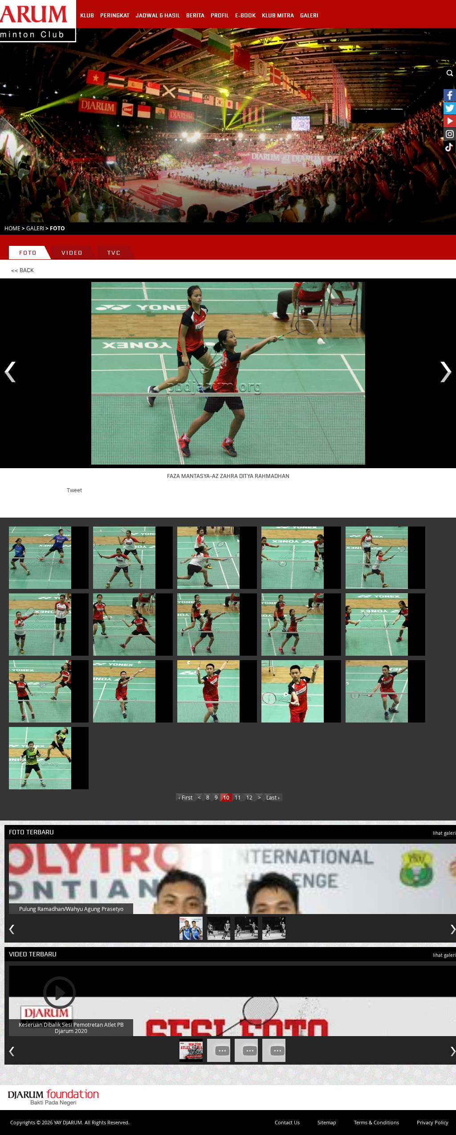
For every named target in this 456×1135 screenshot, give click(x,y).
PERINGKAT (115, 16)
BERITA (195, 16)
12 (249, 797)
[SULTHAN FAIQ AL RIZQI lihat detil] (124, 691)
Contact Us (287, 1122)
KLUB (87, 16)
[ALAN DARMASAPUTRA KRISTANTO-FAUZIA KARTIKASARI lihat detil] (40, 758)
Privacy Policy (432, 1122)
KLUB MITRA (278, 16)
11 (238, 797)
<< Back (22, 270)
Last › (273, 797)
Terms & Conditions (376, 1122)
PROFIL (220, 16)
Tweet (74, 490)
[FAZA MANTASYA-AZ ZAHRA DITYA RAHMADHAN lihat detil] (124, 624)
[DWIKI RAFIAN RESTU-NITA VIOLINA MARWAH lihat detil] (40, 558)
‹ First (185, 797)
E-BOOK (245, 16)
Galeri (35, 228)
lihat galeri (444, 833)
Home (12, 228)
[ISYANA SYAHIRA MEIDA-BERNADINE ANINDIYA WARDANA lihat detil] (124, 558)
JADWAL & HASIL (158, 16)
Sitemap (327, 1122)
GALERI (309, 16)
